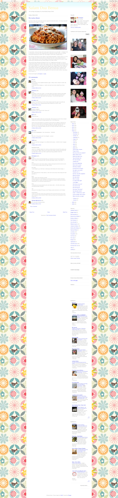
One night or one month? (78, 170)
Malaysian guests (74, 224)
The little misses (74, 243)
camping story (75, 161)
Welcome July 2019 (81, 472)
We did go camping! (77, 166)
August (74, 139)
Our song (72, 237)
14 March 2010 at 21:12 (36, 88)
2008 (73, 204)
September (75, 137)
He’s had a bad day (76, 159)
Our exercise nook (76, 185)
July (74, 140)
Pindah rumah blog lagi (76, 463)
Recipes (72, 239)
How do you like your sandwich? (79, 152)
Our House (73, 235)
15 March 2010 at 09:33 (36, 144)
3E (32, 79)
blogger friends (73, 212)
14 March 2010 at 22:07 (36, 97)
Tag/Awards (73, 241)
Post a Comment (33, 206)
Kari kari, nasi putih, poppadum (79, 173)
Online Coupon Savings (75, 258)
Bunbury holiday (74, 218)
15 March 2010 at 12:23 (36, 153)
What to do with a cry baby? (78, 196)
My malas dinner (76, 177)
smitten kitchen (75, 361)
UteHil (61, 495)
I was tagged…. (76, 182)
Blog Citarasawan (75, 348)
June (74, 142)
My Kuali (74, 302)
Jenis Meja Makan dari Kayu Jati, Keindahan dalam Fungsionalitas (82, 450)
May (74, 144)
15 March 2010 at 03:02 (36, 137)
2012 (73, 127)
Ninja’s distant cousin (77, 154)
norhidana (74, 423)
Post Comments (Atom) (51, 215)
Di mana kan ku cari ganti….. (78, 168)
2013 (73, 125)
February (75, 198)
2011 (73, 129)
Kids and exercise (76, 187)
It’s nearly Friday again (77, 180)
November (75, 134)
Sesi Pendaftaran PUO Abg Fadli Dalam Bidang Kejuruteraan (82, 384)
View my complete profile (76, 27)
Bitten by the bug (76, 175)
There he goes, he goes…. (78, 149)
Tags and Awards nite (77, 158)
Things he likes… (76, 151)
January (75, 200)
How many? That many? (77, 189)
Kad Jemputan (73, 220)
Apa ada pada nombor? (77, 191)
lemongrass (34, 155)
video (72, 247)
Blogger (69, 495)
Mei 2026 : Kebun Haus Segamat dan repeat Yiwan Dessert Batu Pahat (82, 397)
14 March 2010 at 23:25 (36, 128)
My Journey (74, 327)
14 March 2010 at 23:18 (36, 112)
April (74, 146)
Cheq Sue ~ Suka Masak (77, 436)
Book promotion (74, 214)
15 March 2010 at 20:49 (36, 197)
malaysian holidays (74, 226)
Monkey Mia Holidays (75, 228)
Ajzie (33, 130)
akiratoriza (34, 90)
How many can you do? (77, 184)
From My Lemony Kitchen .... (78, 370)
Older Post (65, 212)
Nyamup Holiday (74, 229)
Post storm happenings (77, 163)
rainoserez (34, 107)
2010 (73, 130)
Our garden (73, 233)
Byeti (33, 114)
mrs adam (34, 100)
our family (73, 231)
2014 (73, 123)
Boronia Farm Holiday (75, 216)
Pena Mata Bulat (75, 382)
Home (48, 212)
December (75, 132)
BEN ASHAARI (75, 337)
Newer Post (32, 212)
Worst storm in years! (77, 165)
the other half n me (74, 245)
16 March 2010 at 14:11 (36, 203)
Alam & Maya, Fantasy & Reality (78, 448)
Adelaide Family (74, 210)
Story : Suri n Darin (76, 461)
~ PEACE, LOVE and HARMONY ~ (79, 315)
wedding (72, 249)
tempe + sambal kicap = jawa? (79, 192)
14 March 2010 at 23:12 (36, 104)
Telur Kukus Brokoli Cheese (82, 437)
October (75, 135)
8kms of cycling (76, 178)
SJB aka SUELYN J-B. (36, 200)
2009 (73, 202)
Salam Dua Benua (43, 7)
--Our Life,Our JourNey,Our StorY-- (79, 471)
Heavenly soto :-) (76, 171)
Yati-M (33, 140)
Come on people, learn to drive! (79, 194)
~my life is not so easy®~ (77, 394)
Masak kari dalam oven (77, 156)
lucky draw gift (73, 222)
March (74, 147)
